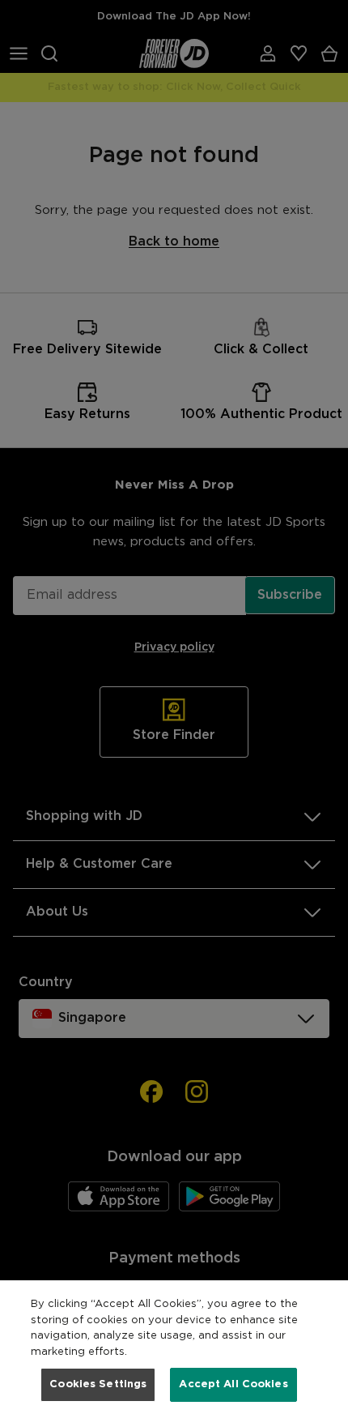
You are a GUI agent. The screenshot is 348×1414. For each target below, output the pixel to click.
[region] (174, 1347)
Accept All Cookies (233, 1384)
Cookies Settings (97, 1384)
